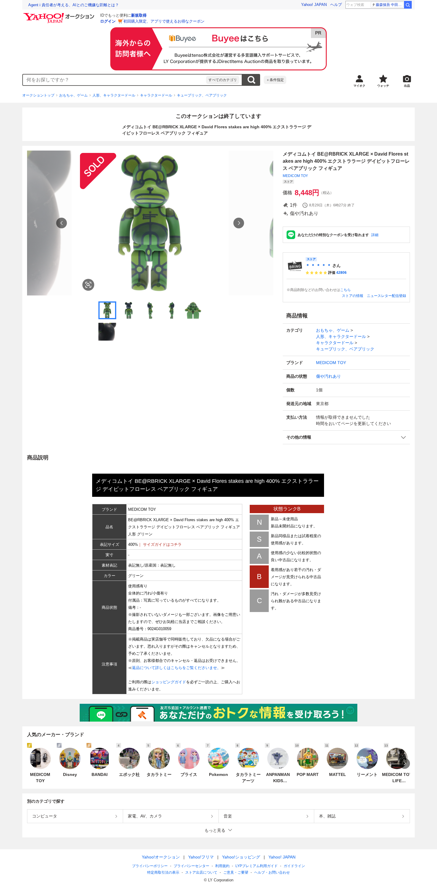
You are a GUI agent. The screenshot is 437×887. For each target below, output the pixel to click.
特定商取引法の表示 (163, 872)
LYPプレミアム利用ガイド (256, 866)
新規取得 (139, 15)
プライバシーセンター (191, 866)
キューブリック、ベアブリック (202, 95)
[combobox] (114, 80)
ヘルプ (336, 4)
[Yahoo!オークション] (59, 15)
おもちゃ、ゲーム (73, 95)
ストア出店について (201, 872)
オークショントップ (38, 95)
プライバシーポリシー (150, 866)
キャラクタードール (156, 95)
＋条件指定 (275, 80)
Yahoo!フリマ (201, 857)
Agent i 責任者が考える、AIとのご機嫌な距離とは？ (73, 5)
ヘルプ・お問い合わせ (272, 872)
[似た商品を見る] (88, 285)
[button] (346, 437)
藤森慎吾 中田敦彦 (389, 5)
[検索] (408, 5)
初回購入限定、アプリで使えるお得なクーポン (164, 21)
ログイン (108, 21)
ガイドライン (294, 866)
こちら (345, 290)
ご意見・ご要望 (235, 872)
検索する (251, 80)
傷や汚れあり (328, 376)
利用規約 (222, 866)
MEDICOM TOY (295, 176)
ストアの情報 (352, 296)
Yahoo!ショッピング (241, 857)
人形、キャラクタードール (113, 95)
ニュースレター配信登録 (386, 296)
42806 (341, 273)
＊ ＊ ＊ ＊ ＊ (318, 265)
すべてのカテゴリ (222, 80)
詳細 (374, 235)
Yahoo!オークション (161, 857)
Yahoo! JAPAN (314, 4)
